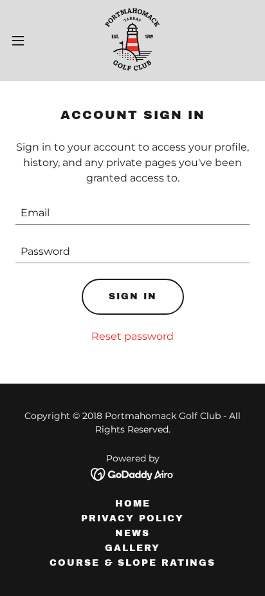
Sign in (133, 296)
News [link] (132, 533)
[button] (24, 40)
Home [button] (133, 503)
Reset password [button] (132, 336)
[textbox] (132, 213)
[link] (132, 40)
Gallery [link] (132, 548)
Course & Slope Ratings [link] (132, 563)
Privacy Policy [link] (132, 518)
